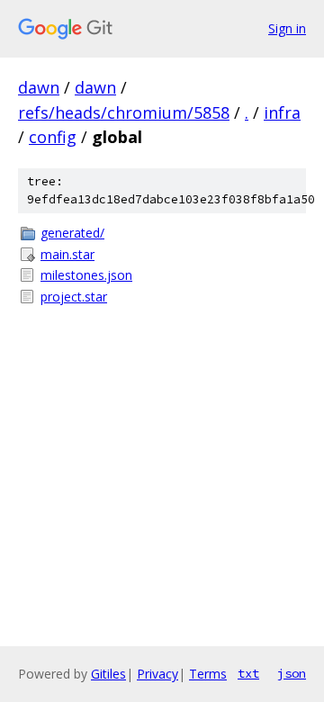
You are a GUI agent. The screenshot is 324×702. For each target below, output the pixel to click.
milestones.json (86, 275)
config (52, 137)
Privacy (157, 673)
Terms (208, 673)
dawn (38, 87)
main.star (67, 254)
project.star (73, 296)
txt (248, 673)
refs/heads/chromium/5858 (124, 112)
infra (282, 112)
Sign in (287, 28)
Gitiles (108, 673)
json (291, 673)
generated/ (72, 232)
